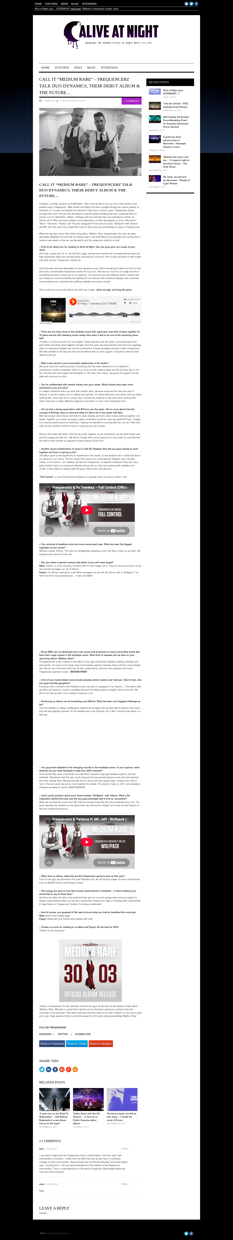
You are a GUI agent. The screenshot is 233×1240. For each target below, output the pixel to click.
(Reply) (124, 1148)
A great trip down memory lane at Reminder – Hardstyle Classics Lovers (174, 141)
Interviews (89, 3)
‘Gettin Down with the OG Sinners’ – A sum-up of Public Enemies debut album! (86, 1118)
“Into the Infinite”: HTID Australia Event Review (175, 105)
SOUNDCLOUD (83, 1034)
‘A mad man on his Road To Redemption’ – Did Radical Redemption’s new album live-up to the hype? (54, 1118)
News (64, 3)
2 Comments (132, 101)
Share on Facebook (52, 1044)
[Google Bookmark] (68, 1071)
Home (38, 3)
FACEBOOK (46, 1034)
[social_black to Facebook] (55, 1071)
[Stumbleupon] (62, 1071)
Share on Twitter (77, 1044)
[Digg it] (48, 1071)
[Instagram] (186, 4)
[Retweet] (42, 1071)
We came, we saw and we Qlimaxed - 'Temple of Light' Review (176, 180)
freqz (41, 1190)
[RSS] (75, 1071)
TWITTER (63, 1034)
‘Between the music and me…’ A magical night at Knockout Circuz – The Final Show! (176, 161)
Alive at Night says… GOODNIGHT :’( (174, 92)
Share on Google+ (101, 1044)
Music (75, 3)
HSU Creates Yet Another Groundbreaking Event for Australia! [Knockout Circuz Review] (176, 122)
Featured (51, 3)
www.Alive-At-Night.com (59, 1233)
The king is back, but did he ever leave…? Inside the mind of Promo (121, 1117)
